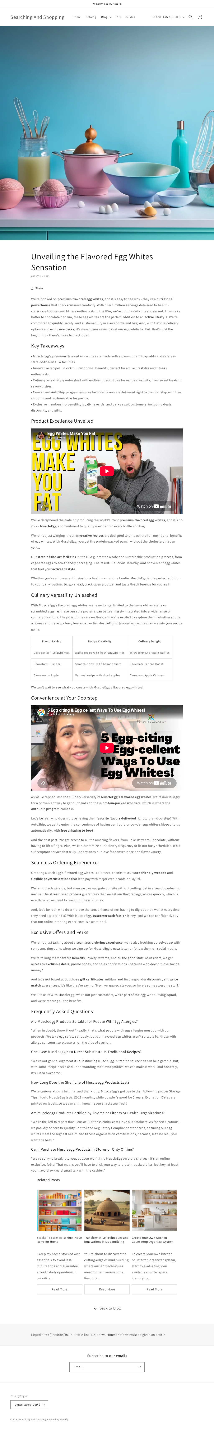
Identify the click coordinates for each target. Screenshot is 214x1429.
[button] (106, 17)
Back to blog (110, 1308)
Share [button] (39, 288)
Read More (59, 1289)
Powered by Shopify (57, 1419)
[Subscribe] (139, 1367)
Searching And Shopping (32, 1419)
